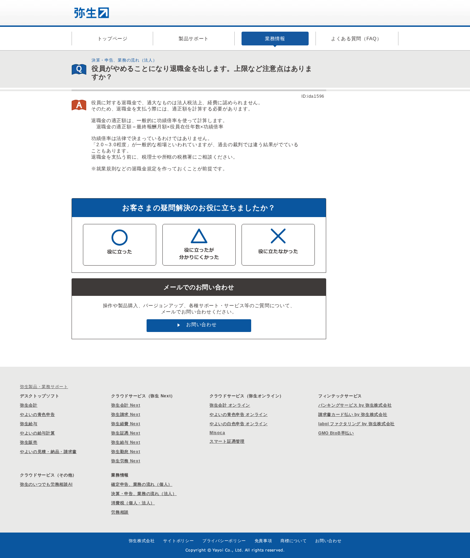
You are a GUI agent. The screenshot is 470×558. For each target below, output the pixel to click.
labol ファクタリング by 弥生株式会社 (356, 423)
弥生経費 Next (125, 423)
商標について (293, 540)
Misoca (217, 432)
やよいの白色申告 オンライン (239, 423)
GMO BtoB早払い (336, 433)
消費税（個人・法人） (133, 503)
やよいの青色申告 (37, 414)
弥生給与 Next (125, 442)
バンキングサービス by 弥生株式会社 (355, 405)
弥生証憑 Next (125, 433)
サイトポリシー (178, 540)
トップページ (112, 38)
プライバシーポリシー (224, 540)
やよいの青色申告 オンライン (239, 414)
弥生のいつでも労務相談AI (46, 484)
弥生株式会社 (142, 540)
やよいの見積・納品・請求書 (48, 451)
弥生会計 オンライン (230, 405)
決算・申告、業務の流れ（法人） (144, 493)
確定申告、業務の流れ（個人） (141, 484)
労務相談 (120, 512)
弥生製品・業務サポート (44, 386)
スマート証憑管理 (227, 441)
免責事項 (263, 540)
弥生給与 (29, 423)
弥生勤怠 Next (125, 451)
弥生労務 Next (125, 461)
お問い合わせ (201, 324)
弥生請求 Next (125, 414)
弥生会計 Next (125, 405)
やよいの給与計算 (37, 433)
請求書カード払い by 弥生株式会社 (352, 414)
